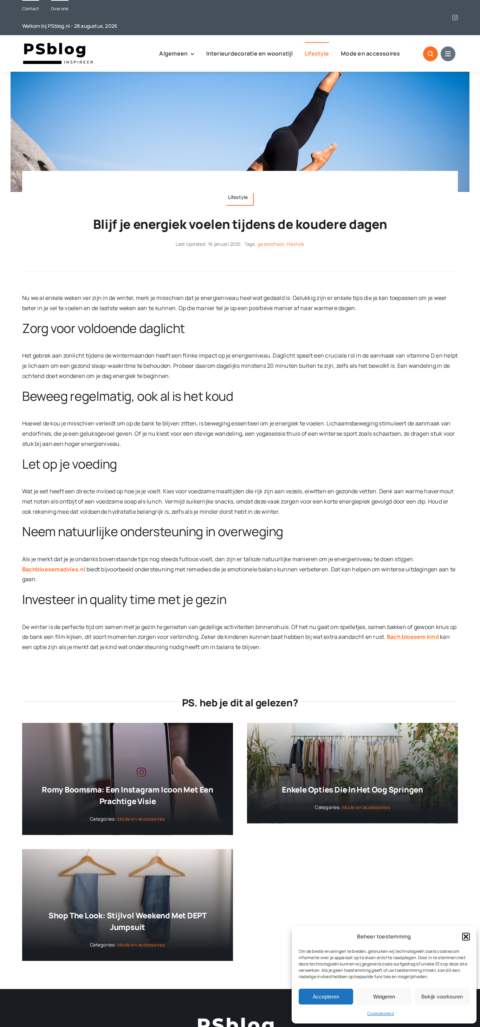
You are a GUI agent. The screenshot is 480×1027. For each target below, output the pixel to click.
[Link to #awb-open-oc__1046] (430, 53)
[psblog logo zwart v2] (59, 45)
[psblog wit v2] (240, 1020)
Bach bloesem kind (413, 637)
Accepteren (326, 997)
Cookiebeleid (380, 1013)
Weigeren (384, 997)
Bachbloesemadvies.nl (53, 569)
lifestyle (295, 244)
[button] (465, 936)
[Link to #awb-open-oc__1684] (448, 53)
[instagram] (455, 17)
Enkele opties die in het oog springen (352, 789)
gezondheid (271, 244)
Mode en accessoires (141, 819)
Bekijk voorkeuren (442, 997)
